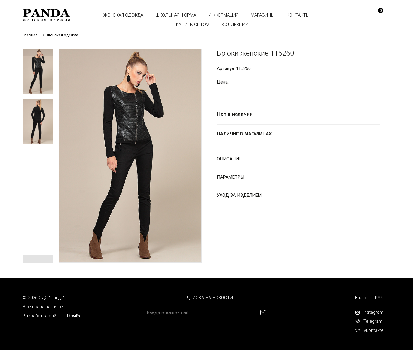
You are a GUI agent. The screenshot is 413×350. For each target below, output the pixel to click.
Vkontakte (373, 330)
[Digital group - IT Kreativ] (73, 316)
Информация (223, 15)
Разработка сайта (42, 316)
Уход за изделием (239, 195)
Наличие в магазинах (244, 134)
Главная (30, 35)
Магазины (263, 15)
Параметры (230, 177)
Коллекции (235, 24)
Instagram (373, 312)
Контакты (298, 15)
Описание (229, 159)
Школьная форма (175, 15)
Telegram (372, 321)
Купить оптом (193, 24)
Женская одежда (123, 15)
